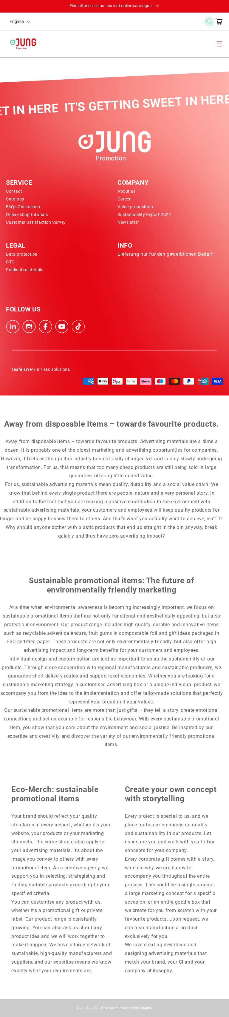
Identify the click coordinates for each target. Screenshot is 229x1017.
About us (126, 191)
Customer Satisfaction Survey (36, 222)
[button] (209, 21)
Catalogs (15, 199)
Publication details (24, 270)
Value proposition (135, 207)
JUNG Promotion (105, 1008)
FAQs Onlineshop (23, 207)
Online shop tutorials (27, 214)
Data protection (22, 254)
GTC (10, 262)
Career (124, 199)
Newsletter (128, 222)
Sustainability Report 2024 (144, 214)
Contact (14, 191)
